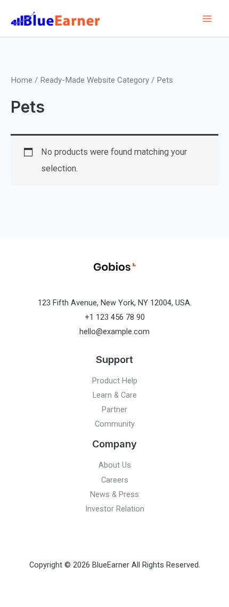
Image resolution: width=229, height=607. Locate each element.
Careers (114, 480)
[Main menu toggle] (206, 18)
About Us (115, 465)
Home (21, 80)
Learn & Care (115, 395)
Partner (114, 409)
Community (115, 424)
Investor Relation (114, 509)
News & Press (114, 494)
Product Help (114, 380)
